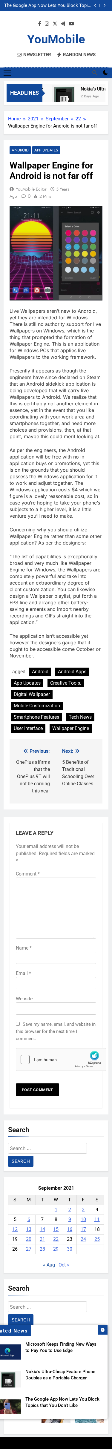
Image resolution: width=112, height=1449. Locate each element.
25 (97, 1239)
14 (42, 1229)
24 (83, 1239)
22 (56, 1239)
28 (42, 1249)
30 (69, 1249)
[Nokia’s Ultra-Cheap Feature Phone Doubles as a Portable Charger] (60, 96)
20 (28, 1239)
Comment (28, 874)
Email (23, 973)
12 (15, 1229)
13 (28, 1229)
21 (42, 1239)
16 (69, 1229)
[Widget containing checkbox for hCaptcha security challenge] (56, 1059)
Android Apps (72, 671)
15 (56, 1229)
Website (24, 999)
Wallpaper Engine (70, 728)
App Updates (46, 150)
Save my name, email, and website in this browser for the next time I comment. (56, 1031)
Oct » (64, 1265)
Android (20, 150)
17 (83, 1229)
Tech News (80, 717)
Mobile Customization (37, 706)
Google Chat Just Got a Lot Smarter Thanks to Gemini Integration (49, 6)
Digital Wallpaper (32, 694)
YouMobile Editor (31, 189)
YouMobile (56, 39)
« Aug (49, 1265)
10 (83, 1219)
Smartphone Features (36, 717)
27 (28, 1249)
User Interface (28, 728)
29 (56, 1249)
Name (24, 948)
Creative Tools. (65, 683)
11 (97, 1219)
